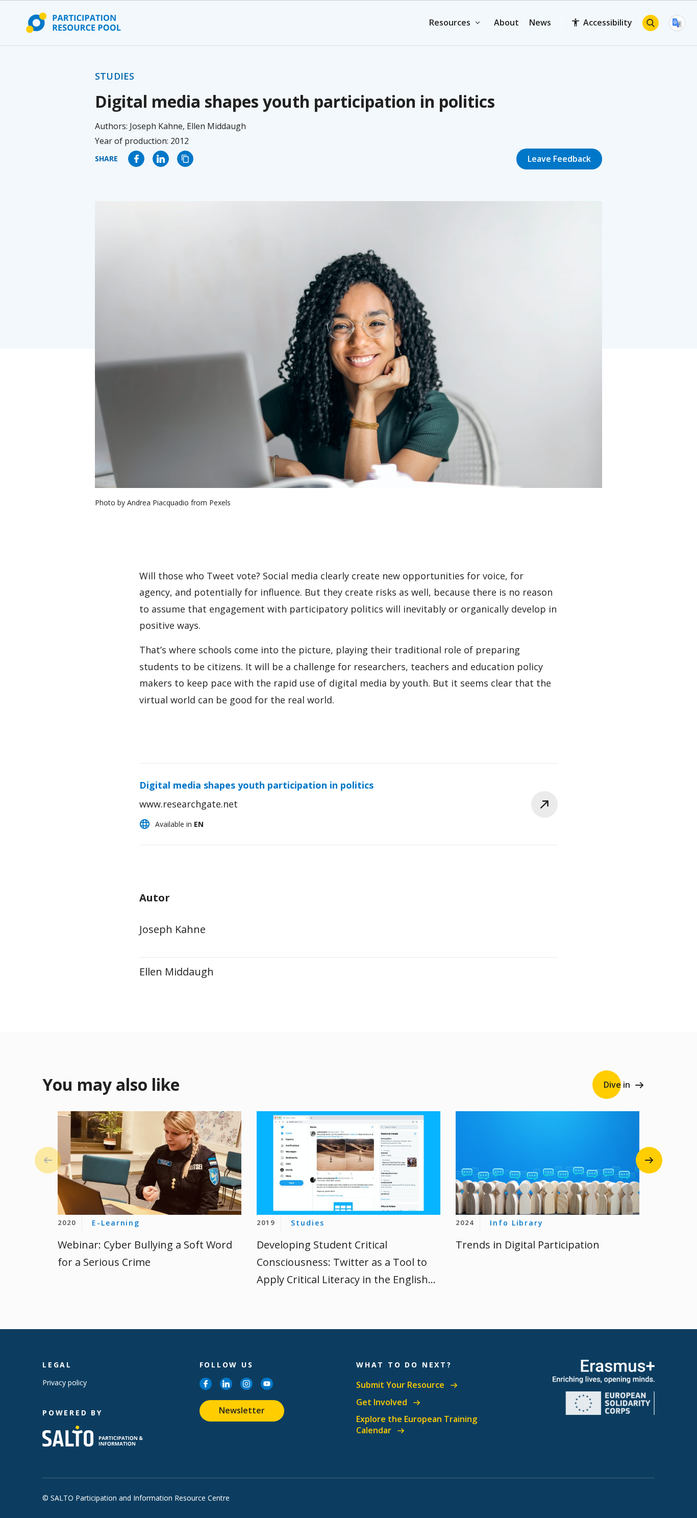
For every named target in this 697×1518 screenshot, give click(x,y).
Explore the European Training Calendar (416, 1425)
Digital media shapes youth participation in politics (256, 785)
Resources (449, 22)
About (506, 22)
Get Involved (381, 1402)
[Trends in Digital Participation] (547, 1163)
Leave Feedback (559, 158)
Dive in (617, 1084)
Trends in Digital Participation (528, 1245)
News (540, 22)
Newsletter (242, 1410)
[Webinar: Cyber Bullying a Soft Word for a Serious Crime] (149, 1163)
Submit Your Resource (400, 1385)
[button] (649, 1160)
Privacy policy (64, 1382)
